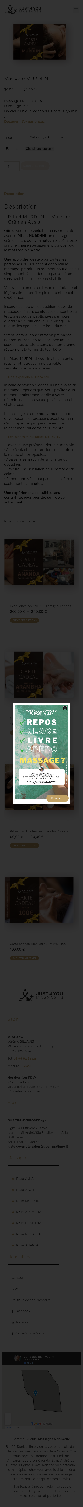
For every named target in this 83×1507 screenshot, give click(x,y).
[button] (65, 708)
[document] (41, 753)
